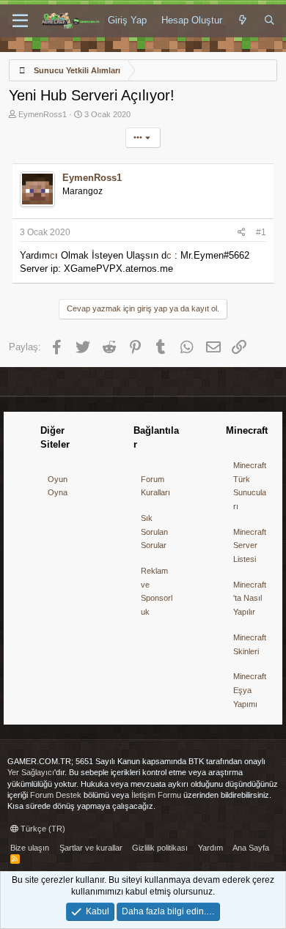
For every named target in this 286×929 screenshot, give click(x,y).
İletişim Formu (156, 795)
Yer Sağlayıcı (30, 772)
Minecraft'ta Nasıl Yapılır (249, 598)
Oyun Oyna (57, 486)
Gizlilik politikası (160, 847)
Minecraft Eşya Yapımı (249, 690)
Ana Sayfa (250, 847)
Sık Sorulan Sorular (154, 531)
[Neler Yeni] (243, 20)
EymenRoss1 (42, 114)
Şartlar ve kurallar (90, 847)
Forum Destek (55, 795)
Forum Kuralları (155, 486)
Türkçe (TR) (41, 828)
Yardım (210, 847)
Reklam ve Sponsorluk (156, 591)
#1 (261, 232)
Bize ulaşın (29, 847)
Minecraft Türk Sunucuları (249, 486)
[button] (20, 21)
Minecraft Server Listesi (249, 545)
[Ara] (269, 20)
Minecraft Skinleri (249, 644)
